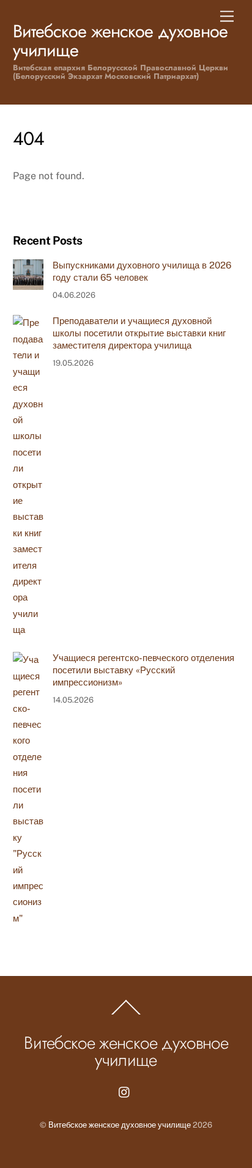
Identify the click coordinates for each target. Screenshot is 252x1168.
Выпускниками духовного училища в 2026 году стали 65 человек (142, 271)
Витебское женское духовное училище (119, 1124)
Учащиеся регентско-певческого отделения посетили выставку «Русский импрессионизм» (143, 669)
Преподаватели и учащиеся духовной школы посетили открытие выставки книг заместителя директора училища (139, 333)
